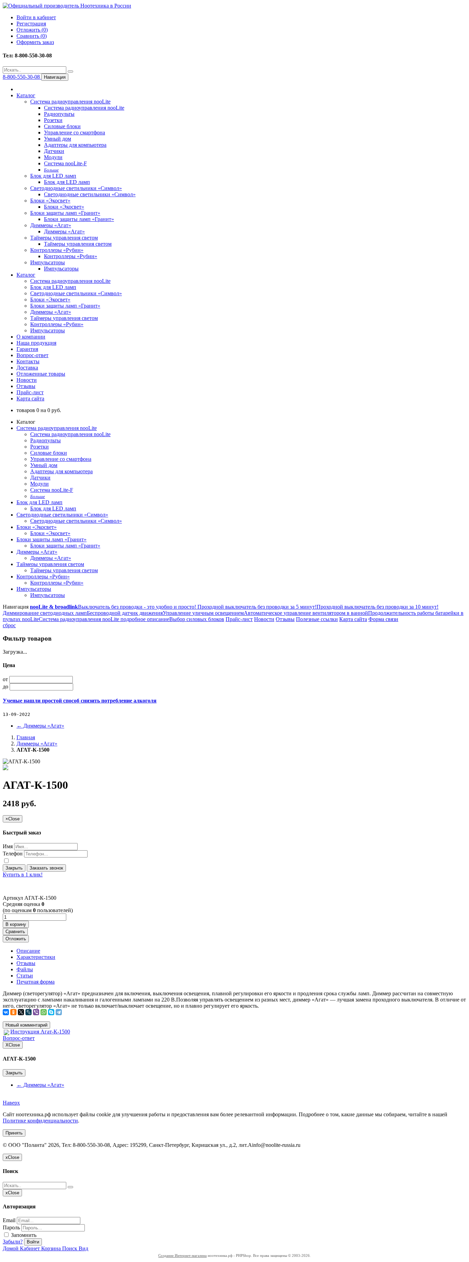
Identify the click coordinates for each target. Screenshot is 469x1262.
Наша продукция (36, 343)
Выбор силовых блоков (196, 619)
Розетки (53, 120)
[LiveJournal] (28, 1012)
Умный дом (57, 139)
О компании (30, 337)
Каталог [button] (25, 275)
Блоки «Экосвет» (50, 200)
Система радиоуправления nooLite (70, 101)
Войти (33, 1241)
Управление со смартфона (74, 132)
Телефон (13, 853)
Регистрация (31, 23)
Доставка (27, 367)
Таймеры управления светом (64, 238)
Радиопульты (59, 114)
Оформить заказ (35, 42)
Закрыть (14, 868)
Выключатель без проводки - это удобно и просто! (137, 607)
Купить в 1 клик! (23, 874)
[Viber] (36, 1012)
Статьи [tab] (24, 975)
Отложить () (32, 30)
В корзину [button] (15, 924)
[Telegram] (59, 1012)
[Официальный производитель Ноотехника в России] (67, 6)
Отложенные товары (40, 374)
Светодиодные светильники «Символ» (76, 188)
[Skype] (51, 1012)
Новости (26, 380)
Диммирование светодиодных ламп (45, 613)
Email (9, 1220)
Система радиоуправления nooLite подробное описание (104, 619)
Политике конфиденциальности (40, 1120)
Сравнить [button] (15, 931)
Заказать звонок (46, 868)
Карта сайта (30, 398)
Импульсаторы (47, 262)
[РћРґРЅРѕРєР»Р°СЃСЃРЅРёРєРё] (13, 1012)
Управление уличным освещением (203, 613)
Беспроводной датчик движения (125, 613)
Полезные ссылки (317, 619)
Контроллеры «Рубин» (56, 250)
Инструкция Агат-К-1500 (40, 1031)
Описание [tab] (28, 951)
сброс (9, 625)
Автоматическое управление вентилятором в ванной (306, 613)
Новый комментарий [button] (26, 1025)
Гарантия (27, 349)
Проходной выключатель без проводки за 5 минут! (256, 607)
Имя (8, 846)
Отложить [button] (15, 938)
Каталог (25, 95)
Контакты (27, 361)
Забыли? (13, 1241)
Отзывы (25, 386)
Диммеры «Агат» (50, 225)
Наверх (11, 1103)
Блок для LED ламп (53, 176)
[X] (21, 1012)
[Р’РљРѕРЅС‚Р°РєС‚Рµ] (6, 1012)
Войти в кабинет (36, 17)
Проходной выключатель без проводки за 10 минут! (377, 607)
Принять (14, 1133)
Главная (25, 737)
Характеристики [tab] (35, 957)
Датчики (54, 151)
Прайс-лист (30, 392)
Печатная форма (35, 982)
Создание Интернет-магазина (182, 1255)
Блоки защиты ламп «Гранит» (65, 213)
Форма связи (383, 619)
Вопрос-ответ (32, 355)
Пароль (11, 1227)
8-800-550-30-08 (22, 77)
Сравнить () (31, 36)
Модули (53, 157)
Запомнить (23, 1235)
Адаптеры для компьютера (75, 145)
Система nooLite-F (65, 163)
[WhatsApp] (44, 1012)
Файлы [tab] (24, 969)
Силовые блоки (62, 126)
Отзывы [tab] (25, 963)
